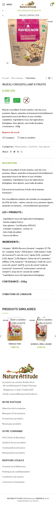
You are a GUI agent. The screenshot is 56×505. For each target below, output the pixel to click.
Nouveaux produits (11, 423)
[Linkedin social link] (18, 152)
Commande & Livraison (13, 447)
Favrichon (30, 78)
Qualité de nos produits (14, 442)
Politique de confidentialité (16, 471)
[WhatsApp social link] (21, 152)
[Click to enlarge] (7, 63)
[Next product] (52, 78)
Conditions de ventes (13, 476)
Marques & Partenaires (13, 413)
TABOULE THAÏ (15, 344)
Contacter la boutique (13, 482)
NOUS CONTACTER (29, 15)
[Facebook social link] (10, 152)
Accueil (5, 78)
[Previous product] (46, 78)
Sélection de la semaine (14, 408)
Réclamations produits (13, 452)
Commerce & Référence (14, 466)
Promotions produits (12, 418)
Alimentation (21, 146)
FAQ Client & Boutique (13, 437)
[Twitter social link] (14, 152)
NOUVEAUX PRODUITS (29, 10)
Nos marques (17, 78)
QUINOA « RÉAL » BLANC (41, 344)
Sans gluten (44, 146)
